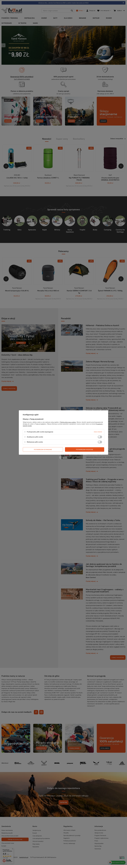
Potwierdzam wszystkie (84, 449)
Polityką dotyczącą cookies (68, 422)
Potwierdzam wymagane (43, 449)
